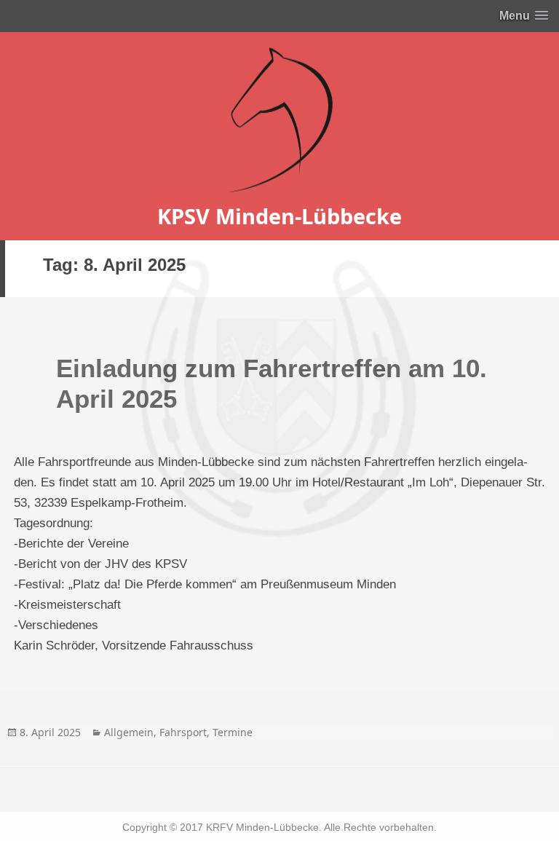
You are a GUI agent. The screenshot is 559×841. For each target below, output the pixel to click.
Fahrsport (183, 732)
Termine (233, 732)
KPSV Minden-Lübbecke (279, 216)
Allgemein (129, 732)
